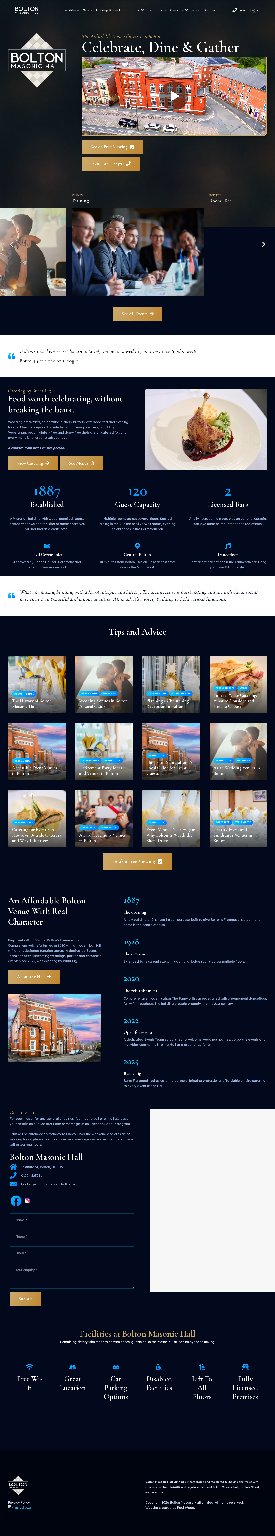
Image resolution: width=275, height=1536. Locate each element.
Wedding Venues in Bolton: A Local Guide (103, 703)
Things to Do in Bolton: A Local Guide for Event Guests (169, 768)
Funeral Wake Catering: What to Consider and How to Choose (235, 701)
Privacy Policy (19, 1502)
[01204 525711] (15, 1175)
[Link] (26, 10)
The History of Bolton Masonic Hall (32, 703)
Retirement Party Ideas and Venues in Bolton (100, 770)
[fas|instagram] (27, 1201)
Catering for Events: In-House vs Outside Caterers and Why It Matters (36, 835)
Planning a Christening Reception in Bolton (167, 703)
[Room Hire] (138, 242)
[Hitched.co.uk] (20, 1508)
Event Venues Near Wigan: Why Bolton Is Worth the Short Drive (170, 835)
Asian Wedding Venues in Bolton (236, 770)
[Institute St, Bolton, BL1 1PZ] (15, 1167)
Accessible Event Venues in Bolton (34, 770)
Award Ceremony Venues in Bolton (102, 837)
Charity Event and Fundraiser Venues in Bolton (232, 835)
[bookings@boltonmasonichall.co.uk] (15, 1184)
